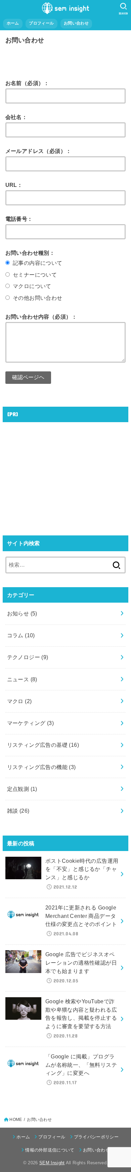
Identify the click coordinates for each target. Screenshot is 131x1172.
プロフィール (41, 23)
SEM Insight (52, 1162)
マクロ (19, 701)
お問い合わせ (76, 23)
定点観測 (22, 789)
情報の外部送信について (50, 1150)
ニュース (22, 679)
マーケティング (30, 723)
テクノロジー (27, 657)
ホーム (13, 23)
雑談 (18, 811)
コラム (21, 635)
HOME (15, 1120)
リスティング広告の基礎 (43, 745)
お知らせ (22, 613)
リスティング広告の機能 (41, 767)
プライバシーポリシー (96, 1136)
